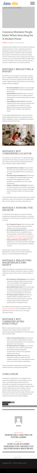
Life (12, 402)
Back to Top (17, 457)
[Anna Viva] (10, 3)
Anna (4, 43)
